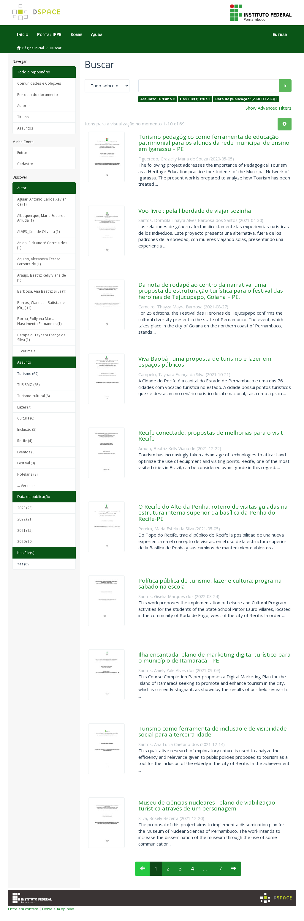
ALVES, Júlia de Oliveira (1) (38, 231)
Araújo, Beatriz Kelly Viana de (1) (41, 278)
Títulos (23, 116)
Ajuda (96, 34)
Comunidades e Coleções (39, 83)
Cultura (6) (25, 418)
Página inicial (33, 48)
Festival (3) (26, 463)
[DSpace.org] (276, 898)
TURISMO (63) (28, 384)
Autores (24, 105)
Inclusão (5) (27, 429)
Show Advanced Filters (269, 108)
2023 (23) (25, 507)
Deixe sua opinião (58, 908)
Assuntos (25, 128)
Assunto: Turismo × (157, 99)
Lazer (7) (24, 407)
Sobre (76, 34)
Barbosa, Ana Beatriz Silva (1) (41, 291)
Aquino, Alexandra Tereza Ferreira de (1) (38, 261)
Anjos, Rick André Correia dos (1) (42, 245)
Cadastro (25, 163)
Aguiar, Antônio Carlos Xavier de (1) (41, 201)
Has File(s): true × (195, 99)
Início (22, 34)
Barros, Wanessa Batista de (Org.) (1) (41, 305)
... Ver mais (26, 350)
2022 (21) (25, 519)
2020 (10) (25, 541)
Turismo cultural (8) (33, 395)
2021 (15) (25, 530)
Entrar (22, 152)
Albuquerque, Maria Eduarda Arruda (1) (41, 218)
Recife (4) (24, 440)
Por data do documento (37, 94)
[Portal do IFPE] (261, 12)
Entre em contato (23, 908)
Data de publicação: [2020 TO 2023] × (246, 99)
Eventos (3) (26, 452)
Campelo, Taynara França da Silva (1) (41, 337)
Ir (285, 86)
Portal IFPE (49, 34)
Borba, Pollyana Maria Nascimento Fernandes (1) (39, 321)
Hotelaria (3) (27, 474)
